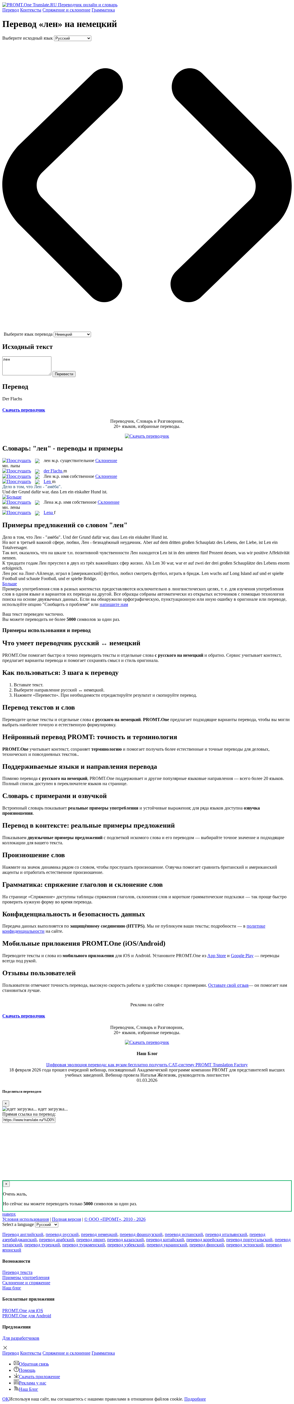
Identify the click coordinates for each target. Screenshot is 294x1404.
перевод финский (206, 1244)
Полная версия (66, 1219)
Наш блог (11, 1287)
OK (5, 1399)
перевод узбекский (125, 1244)
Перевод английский (22, 1234)
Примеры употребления (25, 1277)
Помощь (27, 1370)
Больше (9, 583)
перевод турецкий (42, 1244)
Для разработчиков (20, 1338)
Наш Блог (28, 1389)
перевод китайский (165, 1239)
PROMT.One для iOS (22, 1310)
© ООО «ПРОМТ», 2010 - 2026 (115, 1219)
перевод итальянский (226, 1234)
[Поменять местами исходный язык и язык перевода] (147, 329)
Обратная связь (34, 1363)
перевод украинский (167, 1244)
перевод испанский (184, 1234)
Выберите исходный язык (27, 38)
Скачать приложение (39, 1376)
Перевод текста (17, 1272)
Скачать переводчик (23, 410)
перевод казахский (125, 1239)
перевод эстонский (245, 1244)
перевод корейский (205, 1239)
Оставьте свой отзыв (228, 985)
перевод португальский (249, 1239)
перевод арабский (56, 1239)
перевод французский (141, 1234)
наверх (9, 1214)
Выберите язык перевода (28, 334)
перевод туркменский (83, 1244)
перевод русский (62, 1234)
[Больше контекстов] (12, 497)
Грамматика (103, 9)
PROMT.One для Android (26, 1315)
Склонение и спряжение (26, 1282)
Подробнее (195, 1399)
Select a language (18, 1224)
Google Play (242, 955)
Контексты (30, 9)
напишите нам (114, 604)
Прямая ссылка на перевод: (29, 1114)
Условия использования (25, 1219)
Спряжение (66, 9)
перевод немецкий (99, 1234)
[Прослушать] (16, 460)
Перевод (10, 9)
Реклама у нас (32, 1382)
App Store (216, 955)
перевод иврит (90, 1239)
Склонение (106, 460)
